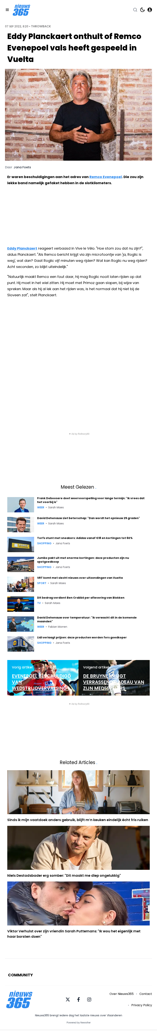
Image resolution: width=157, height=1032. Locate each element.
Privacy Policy (141, 1005)
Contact (145, 994)
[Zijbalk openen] (7, 9)
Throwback (41, 26)
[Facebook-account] (78, 999)
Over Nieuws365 (122, 994)
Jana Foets (22, 167)
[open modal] (149, 9)
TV (39, 603)
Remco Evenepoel (105, 176)
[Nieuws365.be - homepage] (21, 10)
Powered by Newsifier (79, 1022)
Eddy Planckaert (22, 248)
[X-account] (67, 999)
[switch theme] (142, 9)
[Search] (135, 9)
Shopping (44, 543)
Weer (40, 507)
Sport (41, 583)
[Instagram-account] (89, 999)
